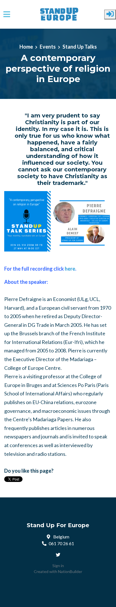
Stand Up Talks (80, 47)
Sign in (58, 565)
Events (48, 47)
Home (26, 47)
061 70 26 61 (61, 543)
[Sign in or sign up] (110, 14)
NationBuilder (70, 571)
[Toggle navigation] (7, 14)
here (70, 269)
